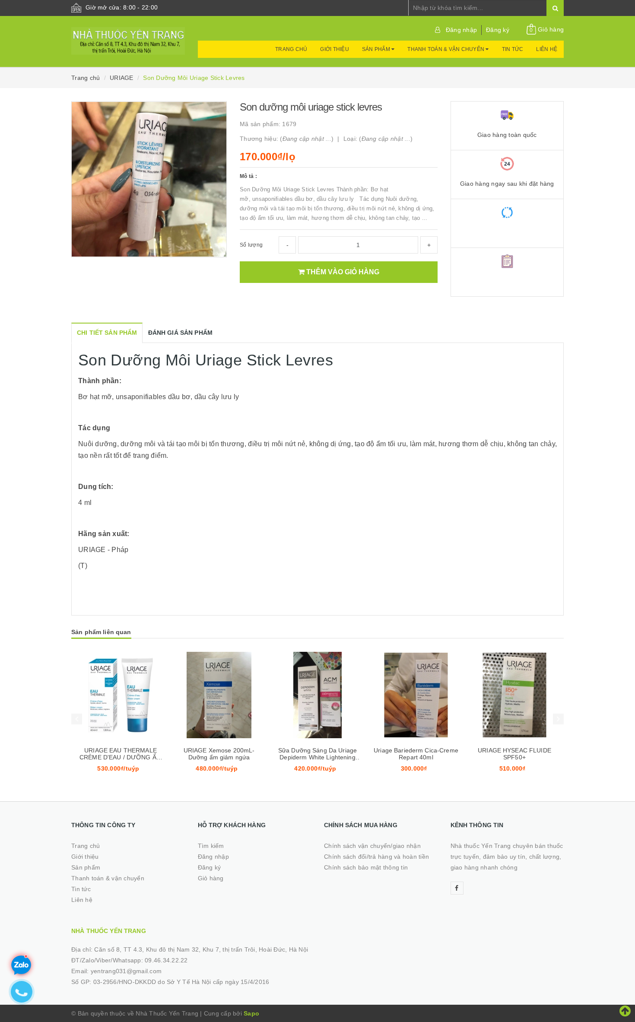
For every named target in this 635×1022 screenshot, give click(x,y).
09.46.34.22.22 (166, 960)
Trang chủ (291, 49)
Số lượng (251, 245)
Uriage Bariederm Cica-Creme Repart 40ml (416, 754)
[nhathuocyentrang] (128, 37)
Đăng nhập (461, 29)
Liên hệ (546, 49)
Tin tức (513, 49)
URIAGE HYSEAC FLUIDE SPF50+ (514, 754)
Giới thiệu (334, 49)
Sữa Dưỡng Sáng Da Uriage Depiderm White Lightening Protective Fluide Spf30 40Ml (317, 757)
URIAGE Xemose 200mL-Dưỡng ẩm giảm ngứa (219, 754)
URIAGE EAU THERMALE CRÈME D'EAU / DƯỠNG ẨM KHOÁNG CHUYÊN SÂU (120, 757)
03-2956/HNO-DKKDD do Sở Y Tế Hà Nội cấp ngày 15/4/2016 (181, 981)
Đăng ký (497, 29)
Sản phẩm (376, 49)
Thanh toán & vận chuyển (446, 49)
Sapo (251, 1013)
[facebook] (457, 888)
